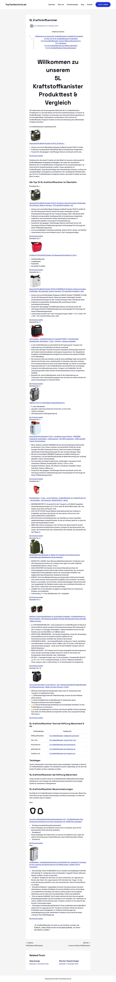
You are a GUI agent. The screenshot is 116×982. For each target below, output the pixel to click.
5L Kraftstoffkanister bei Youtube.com (62, 753)
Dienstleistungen (72, 4)
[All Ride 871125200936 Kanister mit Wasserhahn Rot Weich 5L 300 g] (36, 247)
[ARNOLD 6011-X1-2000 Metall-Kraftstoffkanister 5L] (34, 394)
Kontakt (89, 4)
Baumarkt (32, 964)
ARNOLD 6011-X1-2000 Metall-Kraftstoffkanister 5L (47, 403)
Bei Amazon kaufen (36, 156)
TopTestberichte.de (15, 4)
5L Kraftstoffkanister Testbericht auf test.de (64, 736)
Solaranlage (34, 961)
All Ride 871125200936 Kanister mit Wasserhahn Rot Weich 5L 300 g (53, 255)
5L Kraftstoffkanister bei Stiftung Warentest (60, 46)
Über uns (61, 4)
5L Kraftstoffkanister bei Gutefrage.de (62, 749)
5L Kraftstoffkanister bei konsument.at (62, 745)
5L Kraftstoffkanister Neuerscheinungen (60, 48)
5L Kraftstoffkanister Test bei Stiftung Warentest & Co (61, 41)
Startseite (51, 4)
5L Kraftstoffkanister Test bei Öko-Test (62, 740)
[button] (103, 4)
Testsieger (60, 43)
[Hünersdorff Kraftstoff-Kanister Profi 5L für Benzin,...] (35, 135)
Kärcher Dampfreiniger (69, 961)
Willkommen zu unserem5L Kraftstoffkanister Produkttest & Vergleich (59, 36)
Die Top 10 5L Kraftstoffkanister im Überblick (61, 39)
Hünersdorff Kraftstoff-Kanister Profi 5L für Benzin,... (47, 143)
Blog (82, 4)
